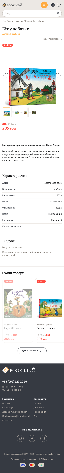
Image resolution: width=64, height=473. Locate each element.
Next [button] (57, 76)
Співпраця (7, 407)
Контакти (7, 420)
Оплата (37, 403)
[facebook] (32, 438)
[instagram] (20, 438)
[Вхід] (52, 4)
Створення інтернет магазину (24, 459)
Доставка (39, 407)
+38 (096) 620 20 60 (14, 381)
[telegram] (43, 438)
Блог (36, 416)
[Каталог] (44, 5)
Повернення (40, 412)
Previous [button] (6, 76)
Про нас (6, 403)
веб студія (48, 459)
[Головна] (3, 21)
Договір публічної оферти (15, 412)
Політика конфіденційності (16, 416)
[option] (32, 76)
